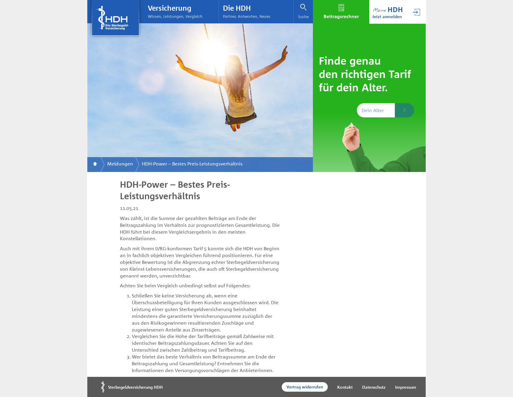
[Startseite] (95, 164)
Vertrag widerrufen (304, 386)
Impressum (405, 387)
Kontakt (345, 387)
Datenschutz (374, 387)
